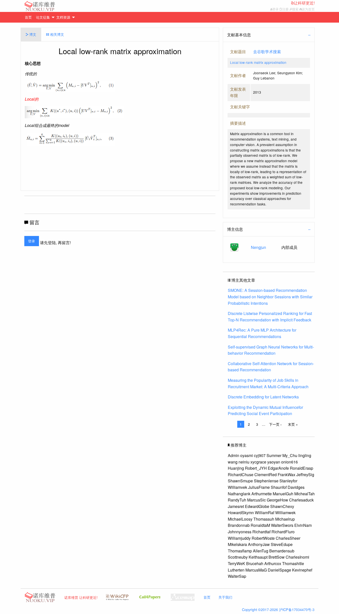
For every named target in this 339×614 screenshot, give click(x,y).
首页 (28, 17)
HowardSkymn (241, 512)
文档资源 (63, 17)
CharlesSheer (288, 538)
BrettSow (277, 557)
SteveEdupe (282, 544)
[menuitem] (30, 17)
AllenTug (260, 551)
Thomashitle (293, 563)
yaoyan (273, 462)
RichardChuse (240, 474)
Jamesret (236, 506)
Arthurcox (272, 563)
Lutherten (236, 570)
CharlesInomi (297, 557)
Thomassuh (263, 519)
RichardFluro (283, 532)
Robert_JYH (256, 468)
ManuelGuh (283, 494)
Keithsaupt (258, 557)
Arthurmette (261, 494)
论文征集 (43, 17)
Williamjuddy (239, 538)
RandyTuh (237, 500)
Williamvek (237, 487)
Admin (233, 455)
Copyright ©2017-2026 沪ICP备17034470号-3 (278, 609)
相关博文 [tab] (56, 34)
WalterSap (237, 576)
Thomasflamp (240, 551)
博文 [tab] (32, 34)
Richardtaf (261, 532)
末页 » (293, 424)
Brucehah (254, 563)
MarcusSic (256, 500)
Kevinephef (302, 570)
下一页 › (275, 424)
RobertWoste (263, 538)
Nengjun (258, 247)
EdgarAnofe (278, 468)
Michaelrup (285, 519)
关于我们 (225, 597)
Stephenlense (266, 481)
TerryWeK (236, 563)
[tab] (269, 35)
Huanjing (236, 468)
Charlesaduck (301, 500)
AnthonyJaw (259, 544)
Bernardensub (281, 551)
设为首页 (308, 9)
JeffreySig (305, 474)
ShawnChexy (282, 506)
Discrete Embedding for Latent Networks (263, 397)
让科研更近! (304, 3)
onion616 (289, 462)
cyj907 (260, 455)
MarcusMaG (256, 570)
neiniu (243, 462)
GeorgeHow (277, 500)
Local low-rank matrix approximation (258, 62)
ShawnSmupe (240, 481)
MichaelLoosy (240, 519)
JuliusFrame (259, 487)
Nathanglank (239, 494)
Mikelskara (237, 544)
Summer (274, 455)
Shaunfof (279, 487)
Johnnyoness (239, 532)
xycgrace (258, 462)
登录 (275, 9)
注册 (285, 9)
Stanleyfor (288, 481)
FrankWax (286, 474)
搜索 (295, 9)
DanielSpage (279, 570)
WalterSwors (282, 525)
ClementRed (265, 474)
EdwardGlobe (257, 506)
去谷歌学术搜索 (267, 51)
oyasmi (246, 455)
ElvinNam (303, 525)
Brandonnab (239, 525)
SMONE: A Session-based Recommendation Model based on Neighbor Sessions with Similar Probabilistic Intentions (270, 296)
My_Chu (289, 455)
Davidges (296, 487)
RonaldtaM (260, 525)
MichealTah (304, 494)
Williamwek (285, 512)
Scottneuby (238, 557)
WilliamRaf (264, 512)
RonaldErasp (301, 468)
